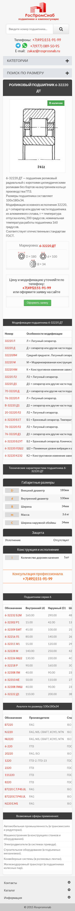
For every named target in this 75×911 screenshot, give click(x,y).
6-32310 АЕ (12, 679)
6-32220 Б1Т (13, 419)
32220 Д (10, 348)
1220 (8, 760)
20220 (9, 753)
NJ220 (9, 732)
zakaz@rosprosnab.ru (43, 51)
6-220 (8, 746)
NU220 (9, 739)
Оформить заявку (37, 302)
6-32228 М (11, 651)
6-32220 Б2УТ (14, 441)
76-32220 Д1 (13, 434)
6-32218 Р (11, 665)
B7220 (9, 724)
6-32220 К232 (13, 455)
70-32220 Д (12, 391)
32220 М (10, 362)
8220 (8, 782)
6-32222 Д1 (12, 694)
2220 (8, 767)
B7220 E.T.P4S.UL (15, 796)
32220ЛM (11, 355)
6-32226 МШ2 (13, 658)
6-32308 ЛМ (12, 672)
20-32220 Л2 (13, 412)
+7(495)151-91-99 (46, 40)
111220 (9, 775)
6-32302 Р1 (12, 622)
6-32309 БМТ (13, 629)
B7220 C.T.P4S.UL (15, 789)
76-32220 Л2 (13, 426)
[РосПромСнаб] (39, 11)
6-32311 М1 (12, 644)
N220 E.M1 (11, 803)
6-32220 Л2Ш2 (14, 448)
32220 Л (10, 341)
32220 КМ (11, 369)
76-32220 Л (12, 398)
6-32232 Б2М (13, 615)
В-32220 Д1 (12, 405)
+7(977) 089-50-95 (44, 46)
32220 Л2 (11, 376)
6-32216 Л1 (12, 636)
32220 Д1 (11, 383)
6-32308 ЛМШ (13, 686)
